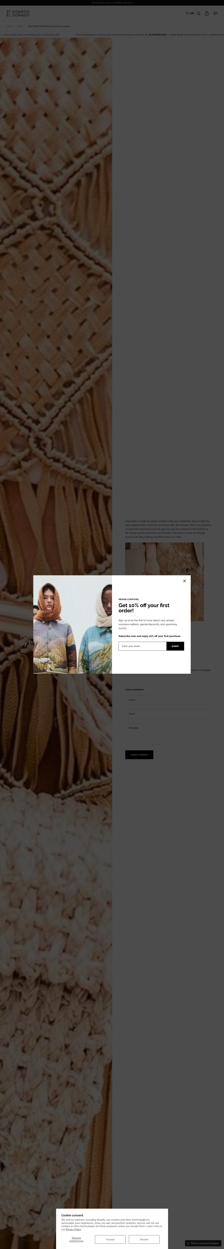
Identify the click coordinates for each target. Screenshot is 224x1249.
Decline (144, 1239)
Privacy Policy (73, 1229)
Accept (110, 1239)
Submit (175, 646)
